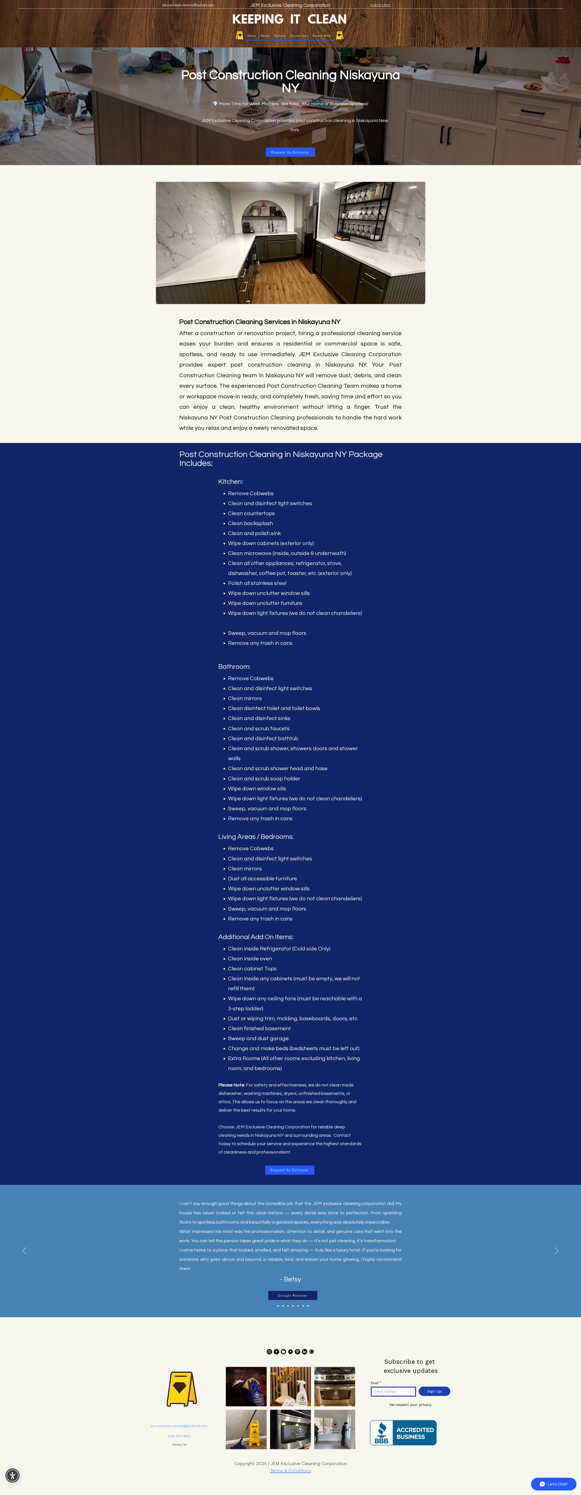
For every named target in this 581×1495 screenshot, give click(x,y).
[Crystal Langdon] (288, 1306)
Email (376, 1383)
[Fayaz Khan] (283, 1306)
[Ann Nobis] (303, 1306)
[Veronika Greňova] (278, 1306)
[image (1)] (290, 1351)
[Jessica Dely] (308, 1306)
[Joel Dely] (293, 1306)
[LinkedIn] (304, 1351)
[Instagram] (269, 1351)
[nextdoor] (283, 1351)
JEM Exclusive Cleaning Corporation (290, 5)
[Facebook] (276, 1351)
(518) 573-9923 (179, 1436)
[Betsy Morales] (273, 1306)
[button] (246, 1386)
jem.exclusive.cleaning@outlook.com (179, 1426)
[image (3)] (311, 1351)
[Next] (556, 1251)
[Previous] (24, 1251)
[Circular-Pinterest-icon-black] (297, 1351)
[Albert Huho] (298, 1306)
